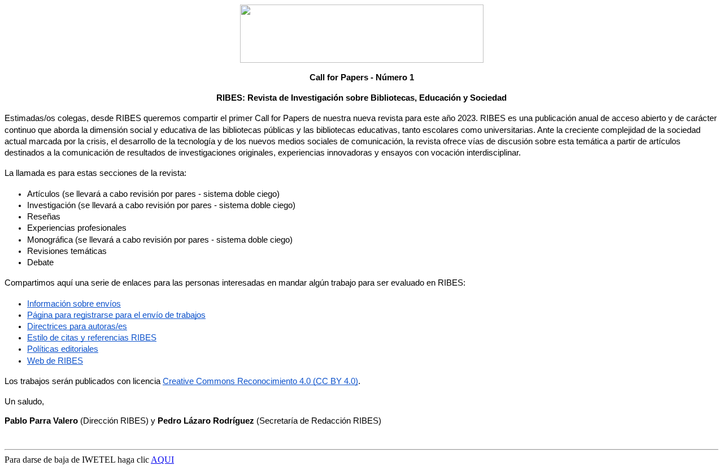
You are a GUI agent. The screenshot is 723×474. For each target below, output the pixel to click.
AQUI (162, 459)
